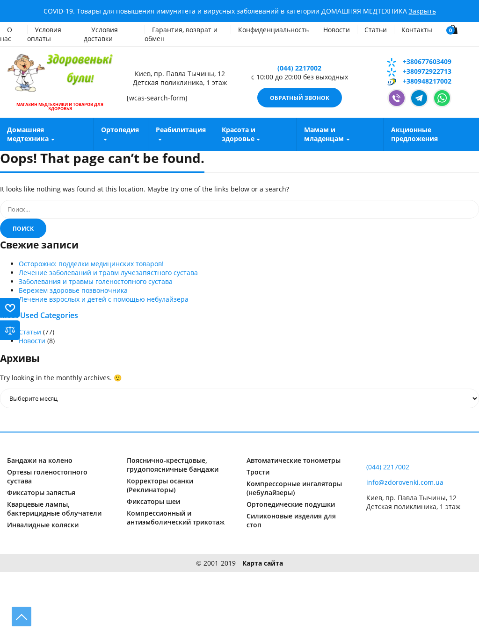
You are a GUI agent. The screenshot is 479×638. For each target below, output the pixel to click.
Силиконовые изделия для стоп (291, 520)
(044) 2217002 (299, 68)
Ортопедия (120, 129)
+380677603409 (426, 61)
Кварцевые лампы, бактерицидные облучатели (54, 508)
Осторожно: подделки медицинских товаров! (91, 263)
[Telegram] (419, 98)
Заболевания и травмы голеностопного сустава (96, 281)
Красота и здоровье (238, 134)
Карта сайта (262, 563)
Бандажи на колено (40, 460)
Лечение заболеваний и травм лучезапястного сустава (108, 272)
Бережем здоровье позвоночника (73, 290)
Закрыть (422, 11)
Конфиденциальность (273, 29)
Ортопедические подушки (291, 504)
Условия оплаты (44, 34)
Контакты (416, 29)
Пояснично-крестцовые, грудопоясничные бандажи (172, 465)
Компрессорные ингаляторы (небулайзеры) (294, 488)
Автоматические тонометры (294, 460)
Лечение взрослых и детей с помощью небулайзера (104, 299)
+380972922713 (426, 71)
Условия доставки (101, 34)
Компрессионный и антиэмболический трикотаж (176, 517)
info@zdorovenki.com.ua (404, 482)
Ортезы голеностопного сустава (47, 476)
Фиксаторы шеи (153, 501)
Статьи (375, 29)
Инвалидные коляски (43, 524)
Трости (258, 472)
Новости (336, 29)
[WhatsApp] (442, 98)
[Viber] (396, 98)
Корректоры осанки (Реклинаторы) (160, 485)
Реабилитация (181, 129)
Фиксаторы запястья (41, 492)
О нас (6, 34)
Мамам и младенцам (324, 134)
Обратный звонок (299, 98)
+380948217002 (426, 81)
